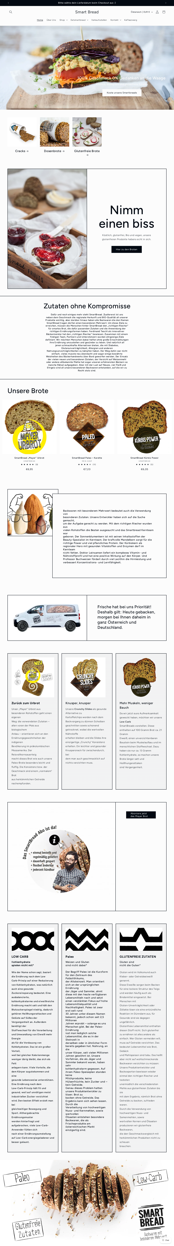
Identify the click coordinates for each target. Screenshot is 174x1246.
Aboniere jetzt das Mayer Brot (139, 814)
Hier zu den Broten (126, 249)
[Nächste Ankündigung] (166, 3)
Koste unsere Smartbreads (122, 92)
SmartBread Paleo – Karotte (87, 458)
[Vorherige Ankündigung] (8, 3)
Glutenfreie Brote (87, 151)
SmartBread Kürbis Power (144, 458)
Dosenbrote (52, 151)
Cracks (20, 151)
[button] (10, 12)
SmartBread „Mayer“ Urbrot (29, 458)
